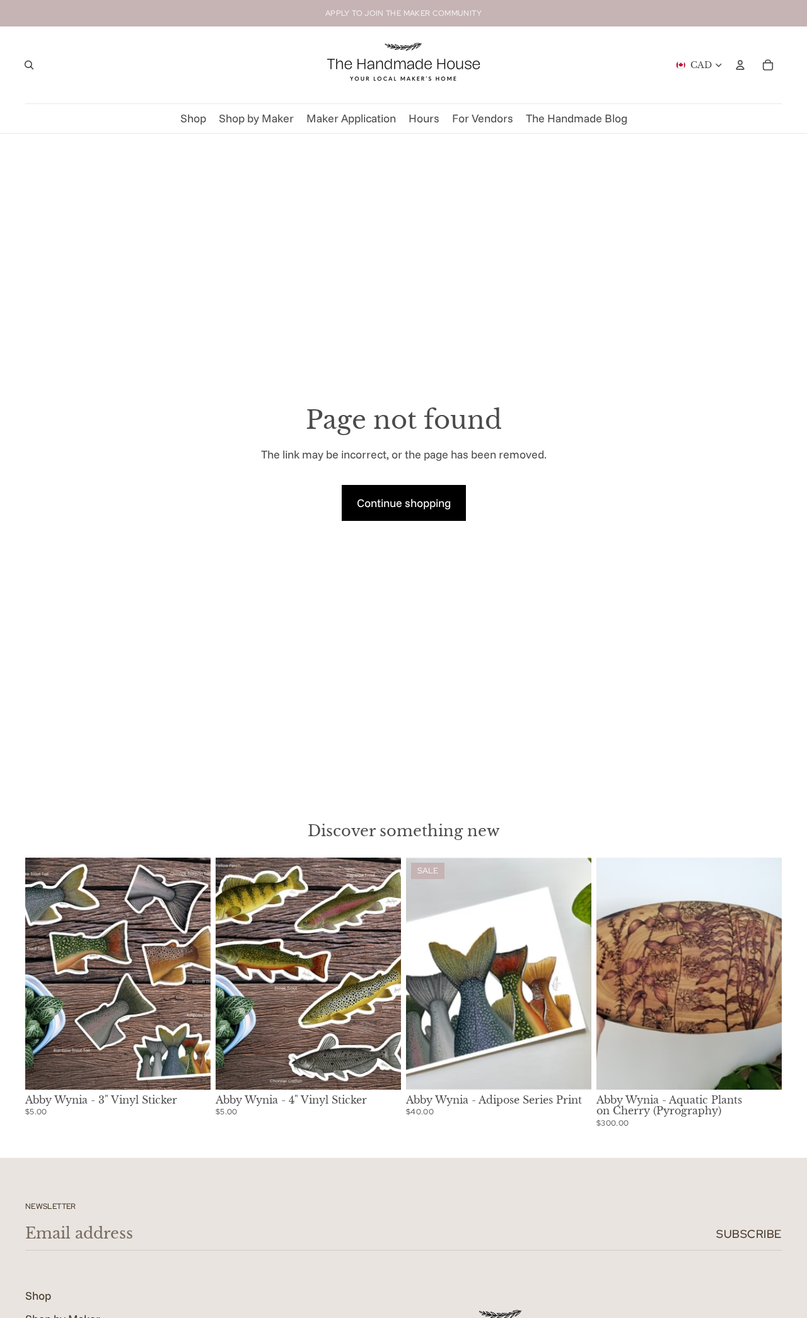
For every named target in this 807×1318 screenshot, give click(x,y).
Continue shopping (404, 503)
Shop (38, 1295)
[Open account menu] (740, 65)
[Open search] (29, 65)
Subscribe (749, 1234)
